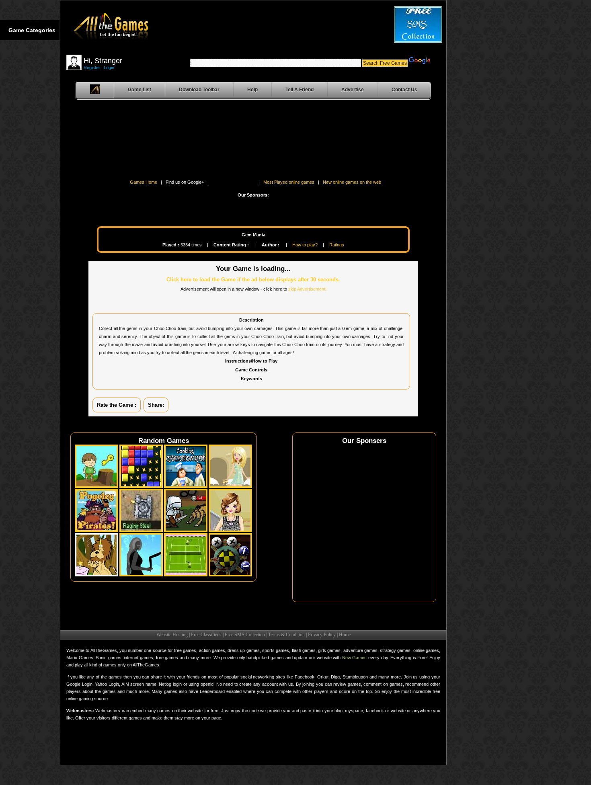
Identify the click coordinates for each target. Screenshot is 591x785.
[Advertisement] (88, 141)
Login (109, 67)
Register (92, 67)
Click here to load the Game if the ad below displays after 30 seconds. (253, 280)
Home (345, 634)
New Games (354, 657)
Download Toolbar (199, 89)
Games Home (143, 182)
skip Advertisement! (307, 289)
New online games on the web (352, 182)
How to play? (305, 244)
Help (252, 89)
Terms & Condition (286, 634)
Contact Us (404, 89)
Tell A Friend (299, 89)
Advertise (352, 89)
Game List (139, 89)
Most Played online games (288, 182)
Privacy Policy (322, 634)
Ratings (336, 244)
